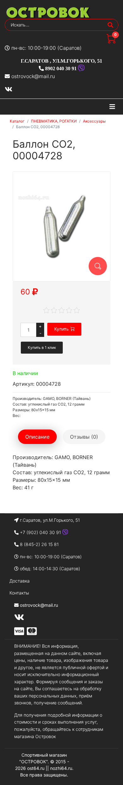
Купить (61, 329)
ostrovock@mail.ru (33, 76)
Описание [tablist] (37, 437)
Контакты (19, 592)
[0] (111, 41)
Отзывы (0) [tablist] (84, 437)
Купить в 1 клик (42, 347)
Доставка (19, 580)
